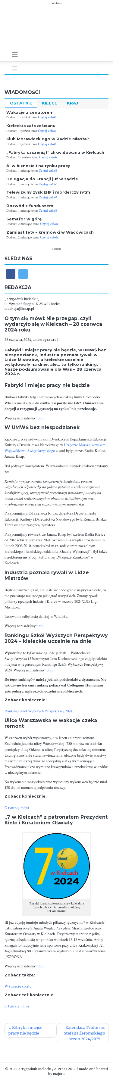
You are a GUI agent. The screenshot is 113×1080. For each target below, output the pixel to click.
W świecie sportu (18, 986)
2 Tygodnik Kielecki (34, 1069)
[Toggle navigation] (14, 54)
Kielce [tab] (49, 103)
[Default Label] (23, 274)
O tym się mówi (17, 807)
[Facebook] (11, 274)
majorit (59, 1074)
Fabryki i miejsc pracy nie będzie (25, 1030)
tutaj (40, 418)
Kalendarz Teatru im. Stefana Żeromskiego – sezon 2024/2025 (84, 1033)
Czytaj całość (47, 117)
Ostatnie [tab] (21, 103)
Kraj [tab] (72, 103)
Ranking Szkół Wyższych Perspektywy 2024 (38, 711)
